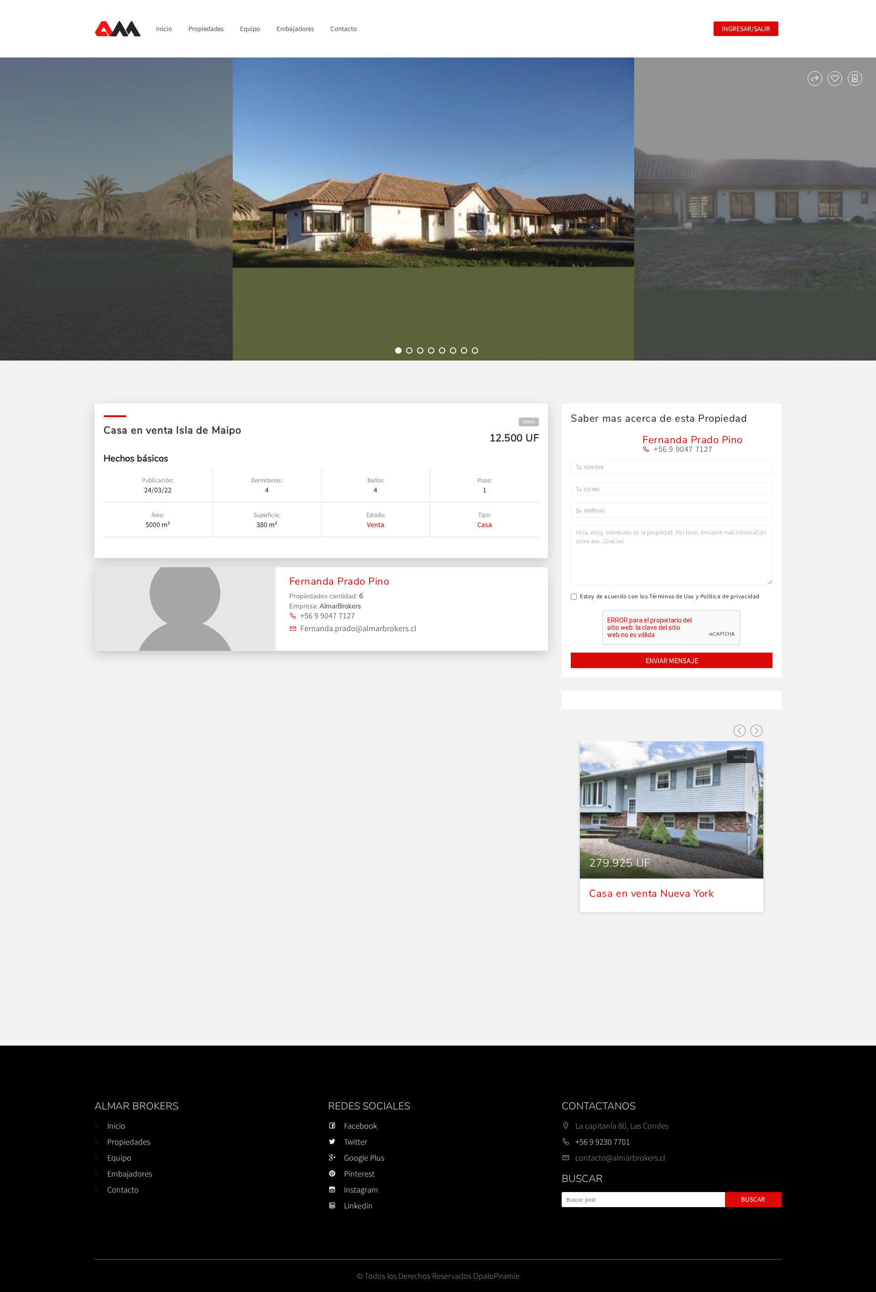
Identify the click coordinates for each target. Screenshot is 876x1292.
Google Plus (364, 1157)
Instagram (361, 1189)
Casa (484, 524)
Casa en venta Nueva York (651, 893)
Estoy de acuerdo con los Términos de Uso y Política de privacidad (670, 596)
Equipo (250, 28)
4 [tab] (432, 351)
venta (529, 422)
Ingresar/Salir (746, 28)
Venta (375, 524)
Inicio (164, 28)
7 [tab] (465, 351)
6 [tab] (454, 351)
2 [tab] (410, 351)
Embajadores (295, 28)
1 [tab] (399, 351)
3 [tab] (421, 351)
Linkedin (358, 1205)
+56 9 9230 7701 (602, 1141)
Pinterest (359, 1173)
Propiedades (206, 28)
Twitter (355, 1141)
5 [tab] (443, 351)
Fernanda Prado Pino (339, 581)
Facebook (360, 1125)
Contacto (343, 28)
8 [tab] (476, 351)
